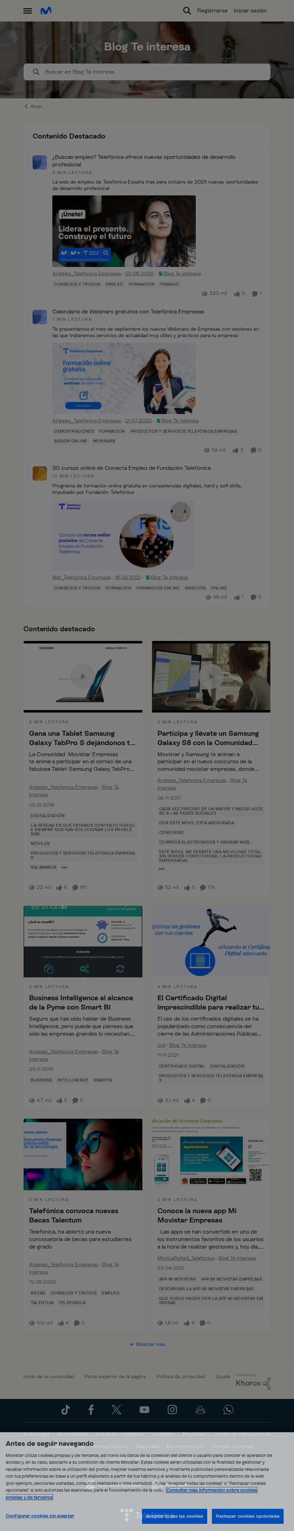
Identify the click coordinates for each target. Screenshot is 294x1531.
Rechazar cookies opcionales (248, 1516)
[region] (147, 1481)
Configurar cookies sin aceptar (40, 1515)
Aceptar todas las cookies (174, 1516)
